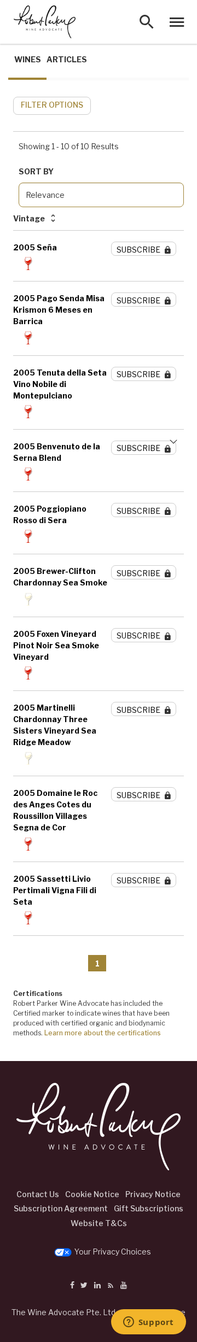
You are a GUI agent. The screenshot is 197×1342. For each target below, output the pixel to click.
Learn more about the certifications (102, 1033)
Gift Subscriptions (148, 1208)
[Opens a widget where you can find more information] (148, 1323)
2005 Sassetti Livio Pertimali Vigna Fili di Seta (54, 890)
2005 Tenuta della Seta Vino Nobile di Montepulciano (60, 384)
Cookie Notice (92, 1194)
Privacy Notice (153, 1194)
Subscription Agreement (61, 1208)
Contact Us (37, 1194)
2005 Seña (35, 247)
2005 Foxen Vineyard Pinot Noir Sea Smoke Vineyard (56, 645)
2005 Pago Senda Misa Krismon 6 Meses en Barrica (59, 310)
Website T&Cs (99, 1223)
